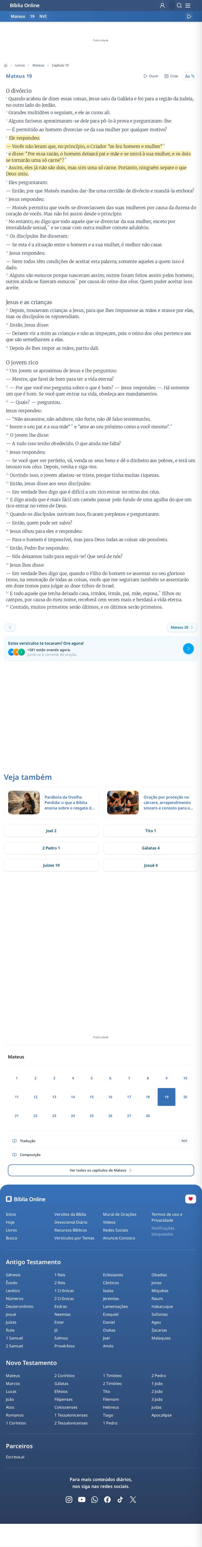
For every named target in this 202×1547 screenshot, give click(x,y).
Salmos (61, 1338)
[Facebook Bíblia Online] (107, 1500)
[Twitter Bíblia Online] (133, 1500)
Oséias (109, 1330)
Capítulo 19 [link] (60, 65)
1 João (157, 1383)
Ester (59, 1322)
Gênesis (13, 1275)
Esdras (60, 1306)
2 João (157, 1391)
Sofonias (160, 1314)
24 (73, 1115)
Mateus (38, 65)
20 (185, 1096)
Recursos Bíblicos (70, 1230)
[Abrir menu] (187, 5)
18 (148, 1096)
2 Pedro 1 (51, 848)
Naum (157, 1298)
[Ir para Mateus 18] (10, 627)
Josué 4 (151, 865)
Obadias (159, 1275)
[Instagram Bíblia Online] (69, 1500)
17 (129, 1096)
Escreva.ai (15, 1457)
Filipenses (63, 1399)
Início (11, 1214)
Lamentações (115, 1306)
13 (54, 1096)
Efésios (61, 1391)
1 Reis (59, 1275)
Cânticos (111, 1282)
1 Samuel (14, 1338)
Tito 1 (150, 830)
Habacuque (162, 1306)
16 (110, 1096)
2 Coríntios (64, 1375)
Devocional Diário (70, 1222)
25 (92, 1115)
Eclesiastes (113, 1275)
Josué (11, 1314)
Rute (10, 1330)
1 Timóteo (112, 1375)
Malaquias (161, 1338)
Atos (10, 1407)
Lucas (11, 1391)
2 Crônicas (64, 1298)
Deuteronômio (20, 1306)
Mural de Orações (119, 1214)
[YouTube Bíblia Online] (82, 1500)
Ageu (156, 1322)
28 (148, 1115)
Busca (11, 1238)
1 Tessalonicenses (71, 1415)
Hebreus (111, 1407)
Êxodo (11, 1282)
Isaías (108, 1290)
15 (92, 1096)
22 (35, 1115)
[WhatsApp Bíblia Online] (95, 1500)
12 (35, 1096)
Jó (56, 1330)
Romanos (15, 1415)
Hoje (10, 1222)
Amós (108, 1346)
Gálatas (61, 1383)
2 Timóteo (112, 1383)
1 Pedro (110, 1423)
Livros (20, 65)
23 (54, 1115)
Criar (174, 76)
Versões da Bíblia (70, 1214)
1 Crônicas (64, 1290)
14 (73, 1096)
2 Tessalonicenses (71, 1423)
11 (17, 1096)
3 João (157, 1399)
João (10, 1399)
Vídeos (109, 1222)
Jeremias (111, 1298)
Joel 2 (51, 830)
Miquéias (160, 1290)
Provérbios (64, 1346)
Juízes (11, 1322)
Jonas (157, 1282)
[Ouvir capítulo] (189, 16)
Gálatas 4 (151, 848)
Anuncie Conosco (119, 1238)
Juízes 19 (51, 865)
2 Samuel (14, 1346)
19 (32, 16)
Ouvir (153, 76)
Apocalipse (162, 1415)
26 (110, 1115)
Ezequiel (110, 1314)
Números (14, 1298)
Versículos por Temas (74, 1238)
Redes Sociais (115, 1230)
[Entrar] (162, 5)
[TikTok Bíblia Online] (120, 1500)
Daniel (109, 1322)
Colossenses (66, 1407)
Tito (106, 1391)
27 (129, 1115)
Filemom (111, 1399)
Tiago (108, 1415)
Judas (157, 1407)
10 (185, 1078)
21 (17, 1115)
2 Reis (59, 1282)
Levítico (13, 1290)
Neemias (62, 1314)
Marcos (13, 1383)
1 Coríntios (16, 1423)
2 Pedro (159, 1375)
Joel (106, 1338)
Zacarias (159, 1330)
